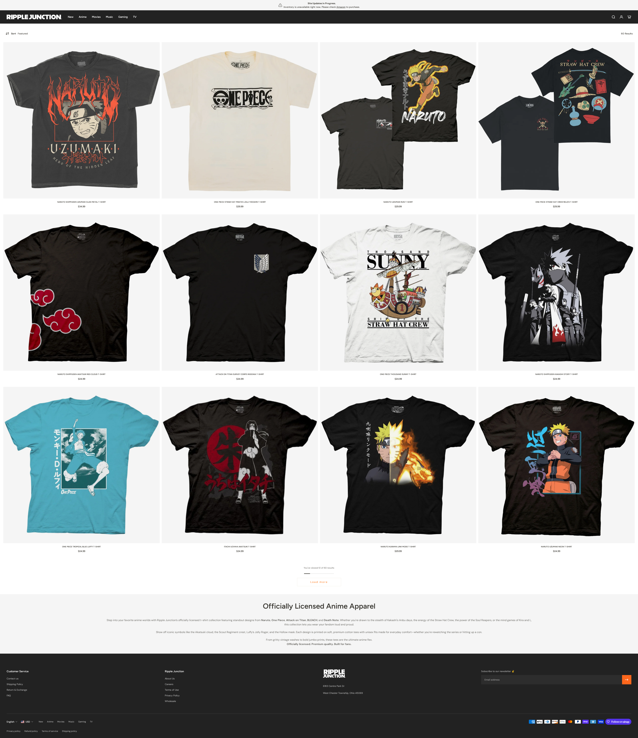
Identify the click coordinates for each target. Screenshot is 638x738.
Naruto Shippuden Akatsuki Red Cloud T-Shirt (81, 374)
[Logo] (34, 17)
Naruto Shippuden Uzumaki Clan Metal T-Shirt (81, 202)
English (10, 721)
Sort (19, 33)
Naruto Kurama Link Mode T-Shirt (398, 546)
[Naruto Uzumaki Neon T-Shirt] (556, 465)
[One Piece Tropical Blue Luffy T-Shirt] (81, 465)
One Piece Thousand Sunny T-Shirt (398, 374)
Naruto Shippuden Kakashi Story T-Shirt (556, 374)
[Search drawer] (613, 17)
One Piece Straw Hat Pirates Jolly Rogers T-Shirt (240, 202)
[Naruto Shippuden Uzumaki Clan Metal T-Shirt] (81, 120)
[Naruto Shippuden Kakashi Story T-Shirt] (556, 292)
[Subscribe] (626, 679)
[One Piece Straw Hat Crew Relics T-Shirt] (556, 120)
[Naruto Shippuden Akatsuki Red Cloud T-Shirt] (81, 292)
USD (28, 721)
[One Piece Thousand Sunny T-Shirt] (398, 292)
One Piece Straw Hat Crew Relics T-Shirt (556, 202)
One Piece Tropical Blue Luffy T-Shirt (81, 546)
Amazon (340, 6)
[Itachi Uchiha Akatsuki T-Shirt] (240, 465)
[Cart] (629, 17)
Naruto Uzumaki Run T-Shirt (398, 202)
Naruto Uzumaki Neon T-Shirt (556, 546)
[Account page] (621, 17)
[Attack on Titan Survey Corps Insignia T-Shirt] (240, 292)
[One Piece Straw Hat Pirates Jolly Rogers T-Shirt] (240, 120)
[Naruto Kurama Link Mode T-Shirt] (398, 465)
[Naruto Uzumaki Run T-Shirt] (398, 120)
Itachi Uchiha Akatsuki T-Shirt (240, 546)
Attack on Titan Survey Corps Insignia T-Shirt (240, 374)
